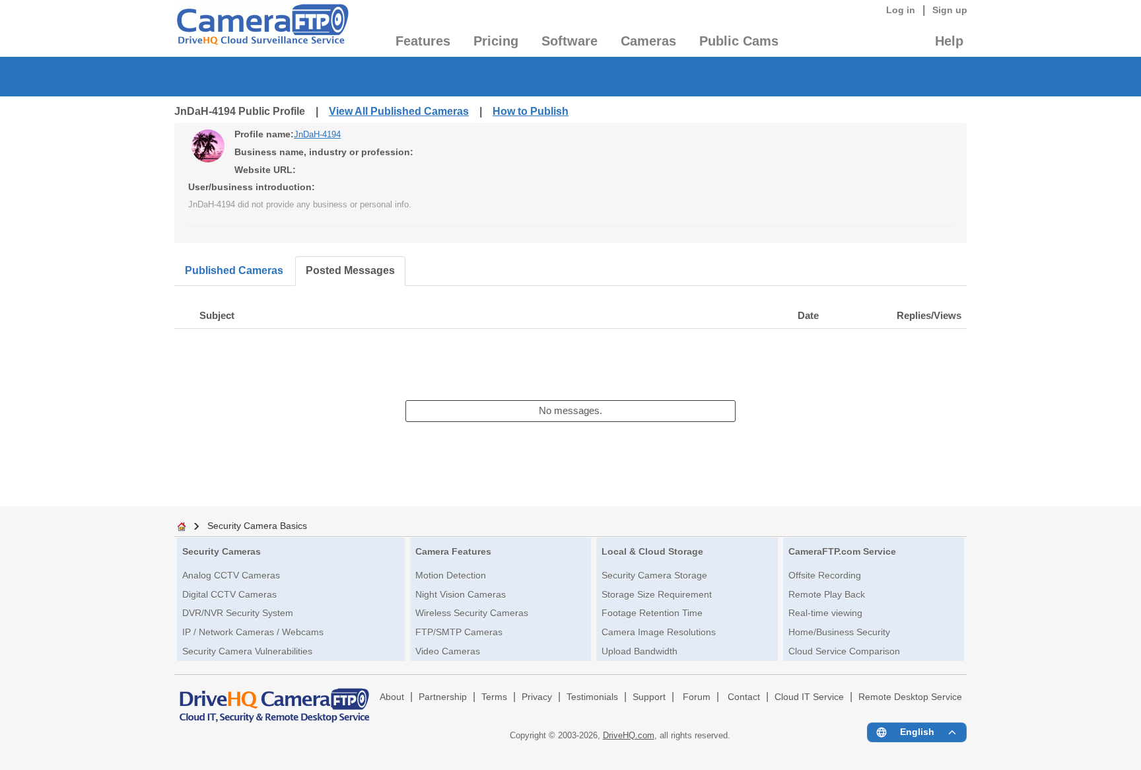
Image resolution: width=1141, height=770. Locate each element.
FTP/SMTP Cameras (458, 632)
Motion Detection (450, 575)
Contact (744, 697)
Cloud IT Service (809, 697)
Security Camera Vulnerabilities (247, 651)
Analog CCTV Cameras (231, 575)
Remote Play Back (826, 594)
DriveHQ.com (628, 735)
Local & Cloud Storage (652, 551)
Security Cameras (221, 551)
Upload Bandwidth (639, 651)
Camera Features (453, 551)
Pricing (495, 41)
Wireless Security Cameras (471, 613)
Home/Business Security (839, 632)
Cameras (648, 41)
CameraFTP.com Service (842, 551)
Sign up (949, 10)
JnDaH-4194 (317, 134)
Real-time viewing (825, 613)
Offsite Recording (824, 575)
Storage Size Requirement (657, 594)
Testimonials (592, 697)
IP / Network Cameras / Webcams (253, 632)
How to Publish (531, 111)
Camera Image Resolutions (659, 632)
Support (649, 697)
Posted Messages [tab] (350, 270)
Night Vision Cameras (460, 594)
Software (569, 41)
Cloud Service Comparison (844, 651)
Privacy (537, 697)
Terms (494, 697)
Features (423, 41)
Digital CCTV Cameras (229, 594)
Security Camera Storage (654, 575)
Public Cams (738, 41)
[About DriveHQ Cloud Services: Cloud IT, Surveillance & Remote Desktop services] (275, 699)
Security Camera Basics (257, 525)
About (392, 697)
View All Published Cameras (399, 111)
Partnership (443, 697)
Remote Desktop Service (910, 697)
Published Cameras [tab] (234, 270)
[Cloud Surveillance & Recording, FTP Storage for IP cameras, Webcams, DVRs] (261, 28)
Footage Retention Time (652, 613)
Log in (900, 10)
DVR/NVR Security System (237, 613)
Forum (696, 697)
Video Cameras (447, 651)
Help (949, 41)
